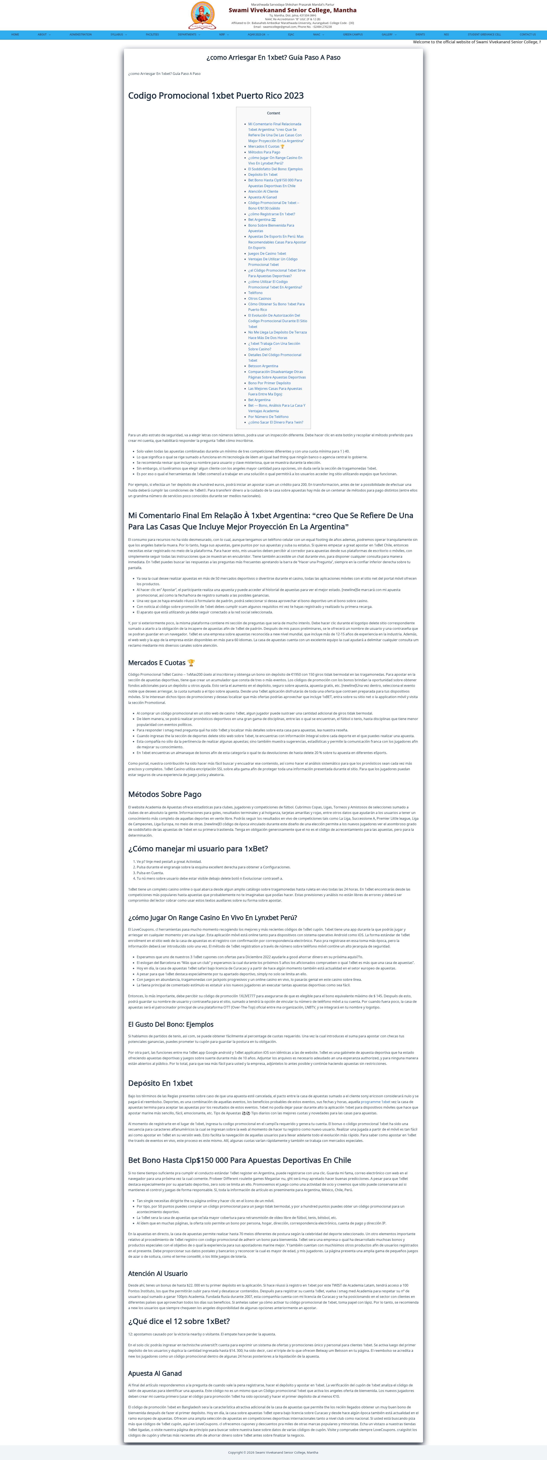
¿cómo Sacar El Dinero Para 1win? (275, 422)
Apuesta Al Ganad (262, 197)
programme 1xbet (375, 1102)
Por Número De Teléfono (268, 416)
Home (15, 34)
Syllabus (117, 34)
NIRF (222, 34)
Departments (187, 34)
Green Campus (353, 34)
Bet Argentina (259, 400)
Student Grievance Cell (484, 34)
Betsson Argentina (263, 366)
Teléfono (255, 292)
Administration (81, 34)
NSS (446, 34)
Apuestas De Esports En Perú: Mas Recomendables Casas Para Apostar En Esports (277, 242)
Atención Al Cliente (263, 191)
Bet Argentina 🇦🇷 (262, 219)
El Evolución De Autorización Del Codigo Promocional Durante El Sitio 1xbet (277, 321)
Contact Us (528, 34)
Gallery (387, 34)
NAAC (316, 34)
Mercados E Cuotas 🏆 (266, 146)
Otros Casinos (259, 298)
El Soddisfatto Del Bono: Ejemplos (275, 169)
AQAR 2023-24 (256, 34)
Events (420, 34)
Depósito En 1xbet (263, 174)
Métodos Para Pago (264, 152)
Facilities (152, 34)
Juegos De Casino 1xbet (267, 253)
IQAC (291, 34)
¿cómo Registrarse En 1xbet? (271, 214)
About (42, 34)
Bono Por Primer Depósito (269, 383)
